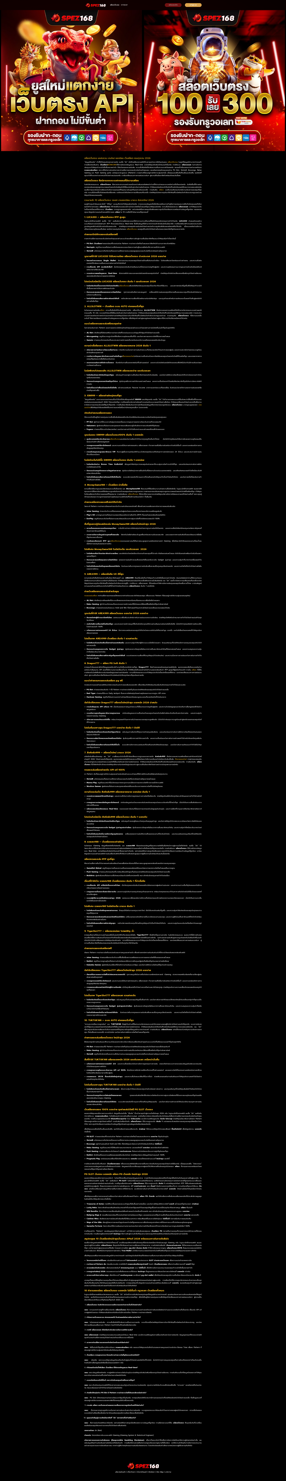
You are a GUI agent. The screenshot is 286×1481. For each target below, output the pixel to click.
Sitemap (124, 5)
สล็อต (161, 190)
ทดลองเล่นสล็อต (90, 595)
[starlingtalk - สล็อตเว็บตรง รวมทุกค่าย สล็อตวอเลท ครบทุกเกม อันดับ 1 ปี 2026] (95, 5)
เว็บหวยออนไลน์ (181, 759)
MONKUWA (112, 165)
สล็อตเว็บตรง (114, 5)
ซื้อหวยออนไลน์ (128, 356)
